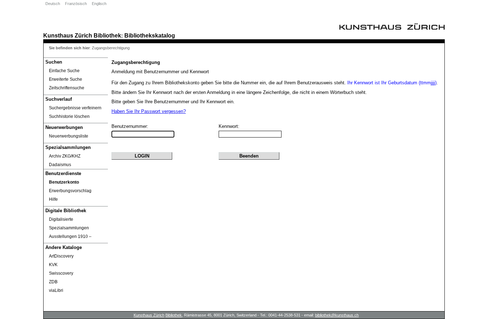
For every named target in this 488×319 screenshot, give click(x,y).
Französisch (76, 3)
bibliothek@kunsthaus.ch (337, 315)
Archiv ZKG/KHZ (64, 156)
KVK (53, 264)
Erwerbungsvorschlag (70, 190)
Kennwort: (229, 126)
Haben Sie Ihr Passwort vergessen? (148, 111)
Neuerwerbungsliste (68, 136)
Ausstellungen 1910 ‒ (70, 236)
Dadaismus (60, 164)
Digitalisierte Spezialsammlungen (69, 223)
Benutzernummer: (129, 126)
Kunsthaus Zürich (67, 35)
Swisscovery (61, 273)
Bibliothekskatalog (149, 35)
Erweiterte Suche (65, 79)
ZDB (53, 281)
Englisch (99, 3)
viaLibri (56, 290)
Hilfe (53, 199)
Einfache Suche (64, 70)
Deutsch (52, 3)
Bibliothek (107, 35)
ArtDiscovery (61, 256)
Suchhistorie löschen (69, 116)
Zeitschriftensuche (66, 87)
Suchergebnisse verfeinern (75, 107)
